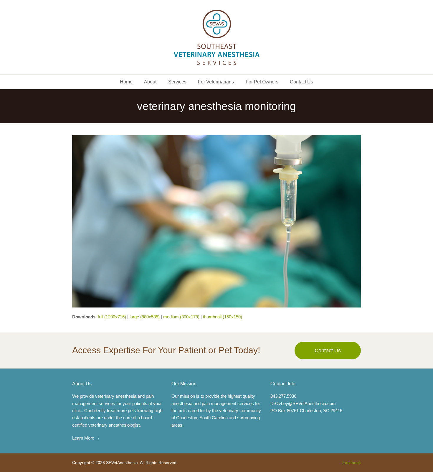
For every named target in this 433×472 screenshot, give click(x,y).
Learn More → (86, 437)
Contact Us (328, 350)
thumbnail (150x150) (222, 316)
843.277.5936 (283, 396)
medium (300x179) (181, 316)
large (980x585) (145, 316)
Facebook (351, 462)
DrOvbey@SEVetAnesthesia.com (303, 403)
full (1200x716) (112, 316)
